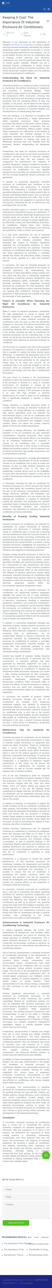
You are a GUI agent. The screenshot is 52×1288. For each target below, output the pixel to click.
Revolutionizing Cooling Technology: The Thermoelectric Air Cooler (39, 1255)
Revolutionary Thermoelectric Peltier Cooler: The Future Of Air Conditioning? (14, 1255)
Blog (29, 1237)
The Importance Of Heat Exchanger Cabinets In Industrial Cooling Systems (14, 1249)
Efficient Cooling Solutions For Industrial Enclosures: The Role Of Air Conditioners (39, 1244)
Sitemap (29, 1280)
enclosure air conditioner (21, 45)
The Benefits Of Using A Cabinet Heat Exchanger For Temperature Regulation (39, 1249)
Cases (36, 1237)
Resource (45, 1237)
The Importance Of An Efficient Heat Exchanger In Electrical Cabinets (18, 1243)
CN (8, 3)
